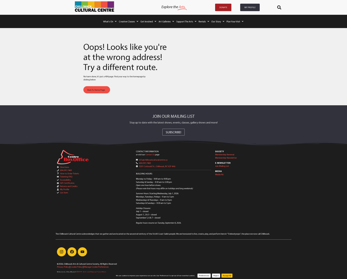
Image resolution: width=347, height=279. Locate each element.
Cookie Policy (76, 266)
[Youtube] (82, 251)
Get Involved (146, 21)
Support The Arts (184, 21)
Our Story (216, 21)
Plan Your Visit (233, 21)
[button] (279, 7)
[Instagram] (61, 251)
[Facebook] (71, 251)
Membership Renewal (224, 154)
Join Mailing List (222, 166)
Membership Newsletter (226, 157)
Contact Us (150, 154)
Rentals (202, 21)
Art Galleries (165, 21)
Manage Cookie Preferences (96, 266)
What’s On (108, 21)
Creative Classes (127, 21)
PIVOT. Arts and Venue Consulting (91, 272)
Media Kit (219, 174)
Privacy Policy (63, 266)
